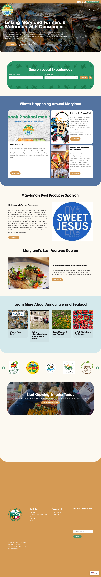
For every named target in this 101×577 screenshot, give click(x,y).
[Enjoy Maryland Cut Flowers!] (61, 319)
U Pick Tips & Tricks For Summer (83, 333)
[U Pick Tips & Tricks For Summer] (83, 319)
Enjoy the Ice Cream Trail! (80, 113)
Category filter (49, 74)
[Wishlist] (93, 10)
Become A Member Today (50, 402)
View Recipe (57, 279)
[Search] (89, 10)
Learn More (13, 237)
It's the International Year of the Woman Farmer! (39, 335)
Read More (15, 173)
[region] (50, 27)
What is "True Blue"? (15, 333)
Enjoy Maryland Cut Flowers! (60, 333)
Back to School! (16, 144)
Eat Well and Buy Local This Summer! (79, 149)
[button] (2, 27)
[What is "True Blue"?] (18, 319)
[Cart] (97, 10)
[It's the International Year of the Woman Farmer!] (39, 319)
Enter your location (14, 74)
